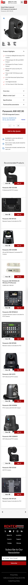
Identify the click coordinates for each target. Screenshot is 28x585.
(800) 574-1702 (12, 1)
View (6, 183)
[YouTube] (10, 531)
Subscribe (14, 563)
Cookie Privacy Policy (14, 581)
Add (18, 183)
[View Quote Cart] (21, 2)
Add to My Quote (14, 131)
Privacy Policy (14, 575)
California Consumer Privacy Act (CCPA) (14, 578)
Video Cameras (9, 7)
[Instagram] (17, 531)
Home (2, 7)
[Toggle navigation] (25, 2)
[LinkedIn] (21, 531)
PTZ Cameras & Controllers (8, 9)
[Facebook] (13, 531)
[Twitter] (5, 531)
